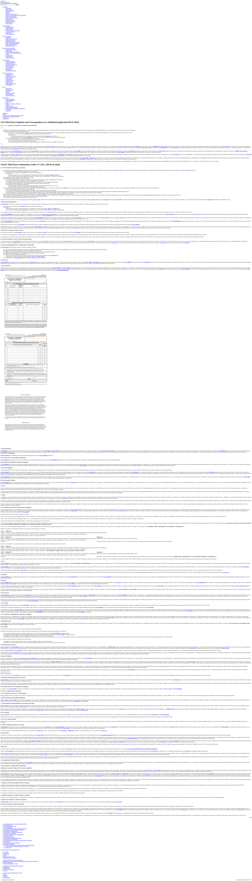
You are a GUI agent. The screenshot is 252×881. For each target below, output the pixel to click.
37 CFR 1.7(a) (67, 241)
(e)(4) (14, 455)
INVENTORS (6, 60)
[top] (250, 817)
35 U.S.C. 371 (198, 214)
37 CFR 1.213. (85, 701)
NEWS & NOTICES (7, 73)
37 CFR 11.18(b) (159, 585)
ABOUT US (6, 97)
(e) (20, 154)
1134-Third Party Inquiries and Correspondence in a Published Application (18, 845)
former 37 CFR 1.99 (35, 740)
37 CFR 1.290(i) (4, 727)
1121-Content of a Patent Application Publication (13, 829)
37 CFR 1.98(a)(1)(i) (222, 450)
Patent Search (8, 8)
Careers (7, 102)
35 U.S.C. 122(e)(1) (43, 232)
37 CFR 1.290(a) (14, 647)
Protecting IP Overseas (10, 40)
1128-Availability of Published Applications (12, 838)
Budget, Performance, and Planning (13, 103)
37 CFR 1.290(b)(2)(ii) (7, 221)
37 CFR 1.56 (53, 255)
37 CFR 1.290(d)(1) (5, 262)
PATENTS (5, 7)
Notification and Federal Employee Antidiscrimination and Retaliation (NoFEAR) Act (21, 861)
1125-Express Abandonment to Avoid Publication (13, 834)
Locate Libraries (9, 55)
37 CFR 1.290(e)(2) (54, 459)
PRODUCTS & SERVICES (9, 48)
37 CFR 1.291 (137, 146)
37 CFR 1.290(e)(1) (5, 459)
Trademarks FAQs (9, 89)
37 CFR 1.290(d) (4, 247)
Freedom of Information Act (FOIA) (10, 863)
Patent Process (9, 9)
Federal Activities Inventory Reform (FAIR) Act (13, 860)
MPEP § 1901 (157, 146)
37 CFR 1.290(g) (18, 257)
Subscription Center (10, 74)
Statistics (7, 13)
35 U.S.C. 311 (72, 709)
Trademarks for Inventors (11, 62)
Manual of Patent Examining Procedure (11, 116)
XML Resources (9, 50)
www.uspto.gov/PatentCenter (106, 735)
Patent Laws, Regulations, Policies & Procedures (16, 15)
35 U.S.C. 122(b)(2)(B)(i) (74, 701)
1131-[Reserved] (6, 841)
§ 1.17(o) (43, 193)
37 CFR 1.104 (24, 209)
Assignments (8, 90)
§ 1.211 (56, 175)
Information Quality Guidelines (9, 858)
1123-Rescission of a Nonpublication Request (12, 832)
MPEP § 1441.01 (80, 709)
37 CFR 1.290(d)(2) (5, 482)
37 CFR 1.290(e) (87, 262)
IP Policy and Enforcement (11, 38)
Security (7, 92)
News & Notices (9, 29)
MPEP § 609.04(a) (86, 563)
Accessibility (5, 852)
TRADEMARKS (7, 25)
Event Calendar (9, 84)
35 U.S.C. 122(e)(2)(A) (71, 482)
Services (7, 54)
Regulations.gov (6, 867)
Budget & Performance (8, 862)
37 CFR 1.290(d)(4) (5, 576)
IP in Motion (8, 109)
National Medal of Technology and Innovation (15, 108)
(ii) (79, 585)
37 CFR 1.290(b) (77, 151)
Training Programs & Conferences (13, 42)
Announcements (9, 18)
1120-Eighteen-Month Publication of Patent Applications (15, 828)
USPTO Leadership (10, 99)
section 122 (48, 136)
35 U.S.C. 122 (4, 146)
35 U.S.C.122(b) (105, 217)
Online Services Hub (10, 57)
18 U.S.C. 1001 (234, 585)
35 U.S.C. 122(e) (163, 146)
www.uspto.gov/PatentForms (62, 270)
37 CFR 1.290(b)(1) (37, 226)
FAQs (4, 87)
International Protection (10, 21)
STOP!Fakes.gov (6, 868)
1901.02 (244, 151)
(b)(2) (45, 226)
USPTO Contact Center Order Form (13, 53)
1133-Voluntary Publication (9, 844)
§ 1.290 (64, 188)
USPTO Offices (9, 101)
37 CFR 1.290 (163, 147)
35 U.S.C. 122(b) (49, 175)
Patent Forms (8, 11)
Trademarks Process (10, 28)
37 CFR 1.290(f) (4, 595)
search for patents (4, 3)
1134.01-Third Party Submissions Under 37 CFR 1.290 (17, 846)
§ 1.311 (24, 172)
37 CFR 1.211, (56, 208)
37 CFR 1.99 (175, 147)
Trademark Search (9, 27)
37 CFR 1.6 (45, 241)
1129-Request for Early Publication (10, 839)
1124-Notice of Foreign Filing (9, 833)
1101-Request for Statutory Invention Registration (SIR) (14, 824)
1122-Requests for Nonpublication (10, 831)
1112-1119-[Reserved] (7, 827)
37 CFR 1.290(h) (4, 801)
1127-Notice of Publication (8, 837)
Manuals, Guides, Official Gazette (13, 30)
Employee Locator (9, 22)
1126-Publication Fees (7, 835)
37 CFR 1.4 (61, 589)
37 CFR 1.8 (114, 242)
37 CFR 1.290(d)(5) (185, 269)
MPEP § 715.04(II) (55, 661)
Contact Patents (9, 23)
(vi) (76, 754)
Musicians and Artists (10, 93)
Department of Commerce (8, 869)
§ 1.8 (13, 197)
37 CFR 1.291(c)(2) (18, 152)
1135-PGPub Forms (7, 847)
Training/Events (9, 56)
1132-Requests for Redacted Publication (11, 842)
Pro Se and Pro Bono (10, 67)
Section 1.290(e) (55, 450)
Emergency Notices (10, 80)
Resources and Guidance (11, 16)
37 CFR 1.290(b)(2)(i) (7, 214)
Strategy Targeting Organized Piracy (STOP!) (12, 872)
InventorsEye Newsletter (11, 70)
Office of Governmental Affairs (12, 43)
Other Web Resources (10, 95)
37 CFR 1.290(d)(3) (120, 152)
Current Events (9, 68)
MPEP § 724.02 (225, 648)
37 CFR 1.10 (15, 242)
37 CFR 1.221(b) (77, 217)
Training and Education (10, 41)
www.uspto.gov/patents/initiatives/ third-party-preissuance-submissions (141, 748)
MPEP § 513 (71, 730)
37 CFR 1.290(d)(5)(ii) (200, 582)
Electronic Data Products (11, 49)
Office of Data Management (11, 17)
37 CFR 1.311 (23, 206)
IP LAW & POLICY (7, 36)
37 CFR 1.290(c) (18, 650)
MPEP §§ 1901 (239, 151)
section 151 (27, 133)
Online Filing (8, 33)
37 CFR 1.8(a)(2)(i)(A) (59, 727)
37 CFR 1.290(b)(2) (135, 224)
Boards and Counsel (10, 46)
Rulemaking (8, 37)
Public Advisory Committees (12, 107)
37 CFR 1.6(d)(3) (9, 751)
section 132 (29, 137)
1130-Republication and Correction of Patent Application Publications (17, 840)
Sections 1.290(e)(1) (5, 455)
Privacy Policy (6, 853)
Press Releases (9, 75)
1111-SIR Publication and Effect (9, 826)
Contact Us (8, 110)
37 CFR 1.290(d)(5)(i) (5, 582)
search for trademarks (12, 3)
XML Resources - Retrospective (12, 51)
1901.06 (2, 152)
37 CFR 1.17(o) (27, 595)
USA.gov (5, 870)
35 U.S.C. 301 (14, 706)
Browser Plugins (9, 94)
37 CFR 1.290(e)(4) (5, 472)
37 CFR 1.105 (118, 801)
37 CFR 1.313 (177, 154)
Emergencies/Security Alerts (9, 856)
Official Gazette (9, 82)
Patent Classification (10, 10)
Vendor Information (10, 106)
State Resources (9, 69)
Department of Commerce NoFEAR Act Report (13, 866)
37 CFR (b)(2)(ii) (20, 224)
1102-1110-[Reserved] (7, 825)
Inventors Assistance (10, 63)
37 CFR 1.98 (226, 572)
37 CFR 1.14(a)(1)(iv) (67, 754)
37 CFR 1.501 (23, 706)
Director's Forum (9, 77)
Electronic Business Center (11, 14)
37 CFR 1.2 (203, 157)
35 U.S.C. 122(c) (50, 146)
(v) (73, 754)
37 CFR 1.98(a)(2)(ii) (75, 563)
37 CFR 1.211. (53, 214)
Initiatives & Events (10, 20)
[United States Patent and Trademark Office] (10, 849)
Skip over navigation (5, 2)
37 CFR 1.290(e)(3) (5, 464)
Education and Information (11, 64)
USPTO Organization (10, 100)
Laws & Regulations (10, 31)
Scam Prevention (9, 66)
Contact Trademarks (10, 34)
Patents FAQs (8, 88)
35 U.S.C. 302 (64, 709)
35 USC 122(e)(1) (9, 650)
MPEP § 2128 (112, 647)
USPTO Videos (9, 81)
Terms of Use (6, 854)
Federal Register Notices (11, 83)
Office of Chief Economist (11, 44)
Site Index (5, 875)
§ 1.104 (25, 176)
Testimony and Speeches (11, 76)
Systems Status (9, 79)
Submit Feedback (6, 877)
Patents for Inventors (10, 61)
